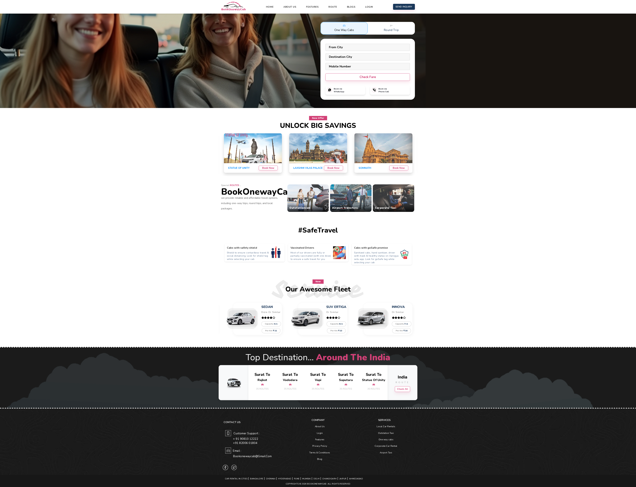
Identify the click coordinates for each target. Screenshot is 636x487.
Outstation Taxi (386, 433)
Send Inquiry (404, 6)
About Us (289, 6)
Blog (319, 459)
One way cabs (386, 439)
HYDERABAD (284, 478)
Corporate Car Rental (386, 446)
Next (390, 382)
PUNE (297, 478)
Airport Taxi (386, 452)
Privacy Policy (319, 446)
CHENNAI (271, 478)
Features (312, 6)
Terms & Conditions (319, 452)
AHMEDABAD (356, 478)
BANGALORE (256, 478)
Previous (246, 382)
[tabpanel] (254, 253)
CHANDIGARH (329, 478)
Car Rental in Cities (236, 478)
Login (369, 6)
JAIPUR (342, 478)
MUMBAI (306, 478)
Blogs (351, 6)
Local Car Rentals (386, 426)
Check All (402, 389)
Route (332, 6)
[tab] (344, 28)
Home (269, 6)
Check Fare (368, 77)
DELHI (317, 478)
